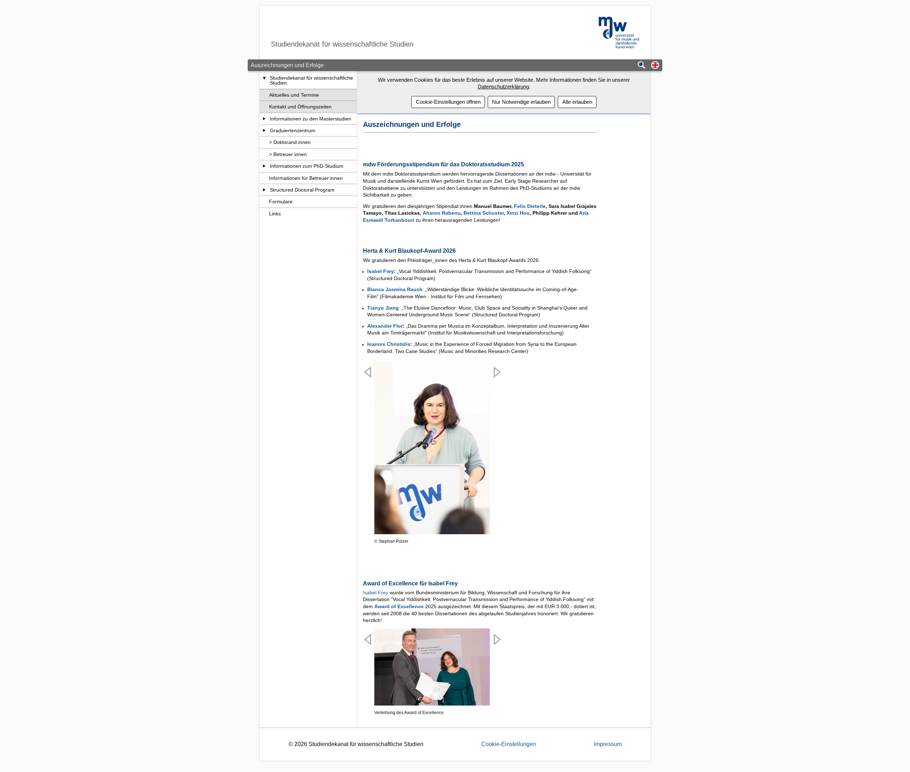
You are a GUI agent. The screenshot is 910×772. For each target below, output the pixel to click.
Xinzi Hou (518, 213)
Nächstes (496, 460)
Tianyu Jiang (383, 308)
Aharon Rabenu (442, 213)
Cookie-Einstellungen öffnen (448, 102)
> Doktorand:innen (290, 142)
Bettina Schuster (484, 213)
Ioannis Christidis (388, 344)
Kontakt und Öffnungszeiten (300, 106)
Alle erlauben (577, 102)
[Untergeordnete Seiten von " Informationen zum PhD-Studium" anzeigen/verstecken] (264, 166)
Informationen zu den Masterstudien (310, 119)
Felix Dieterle (530, 206)
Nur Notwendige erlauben (521, 102)
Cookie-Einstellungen (508, 744)
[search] (641, 65)
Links (275, 213)
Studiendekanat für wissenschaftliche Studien (311, 80)
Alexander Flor (385, 326)
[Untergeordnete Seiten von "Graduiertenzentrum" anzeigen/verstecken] (264, 130)
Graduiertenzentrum (292, 130)
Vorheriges (368, 460)
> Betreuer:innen (288, 154)
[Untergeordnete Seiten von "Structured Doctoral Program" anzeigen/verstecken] (264, 189)
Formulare (281, 201)
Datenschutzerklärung (503, 87)
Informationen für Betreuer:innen (306, 178)
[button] (655, 65)
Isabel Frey (380, 271)
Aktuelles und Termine (294, 95)
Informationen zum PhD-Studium (306, 166)
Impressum (608, 744)
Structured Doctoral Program (302, 190)
